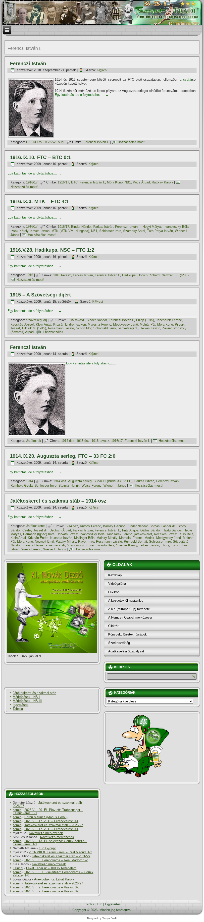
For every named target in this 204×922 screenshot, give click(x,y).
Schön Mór (83, 328)
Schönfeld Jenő (104, 328)
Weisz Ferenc (92, 485)
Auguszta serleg (80, 481)
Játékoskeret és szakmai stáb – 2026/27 (49, 804)
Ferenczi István (28, 63)
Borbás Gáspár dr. (163, 526)
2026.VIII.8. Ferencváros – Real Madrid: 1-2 (60, 852)
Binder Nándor (81, 227)
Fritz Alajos (130, 530)
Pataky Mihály (66, 541)
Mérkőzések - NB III (27, 701)
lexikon (81, 324)
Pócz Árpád (141, 182)
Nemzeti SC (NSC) (175, 275)
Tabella (18, 709)
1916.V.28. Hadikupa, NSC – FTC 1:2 (52, 250)
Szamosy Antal (134, 231)
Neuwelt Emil (44, 541)
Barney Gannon (114, 526)
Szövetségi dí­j (36, 320)
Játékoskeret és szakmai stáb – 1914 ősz (58, 501)
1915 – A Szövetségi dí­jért (40, 294)
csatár (187, 79)
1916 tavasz (62, 275)
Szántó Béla (105, 545)
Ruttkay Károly (162, 182)
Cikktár (113, 626)
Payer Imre (86, 541)
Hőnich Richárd (148, 275)
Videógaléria (117, 583)
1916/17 (32, 182)
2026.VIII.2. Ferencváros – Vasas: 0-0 (51, 887)
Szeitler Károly (126, 545)
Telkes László (150, 328)
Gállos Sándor (150, 530)
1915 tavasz (76, 320)
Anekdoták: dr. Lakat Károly (54, 879)
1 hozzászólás (52, 332)
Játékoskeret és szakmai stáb (34, 693)
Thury (165, 545)
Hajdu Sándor (172, 530)
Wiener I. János (114, 485)
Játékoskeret (35, 526)
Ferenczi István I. (96, 142)
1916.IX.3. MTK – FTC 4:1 (39, 201)
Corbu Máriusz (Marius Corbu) (45, 817)
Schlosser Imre (110, 231)
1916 (29, 275)
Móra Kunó (115, 182)
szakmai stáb (55, 545)
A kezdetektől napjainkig (125, 600)
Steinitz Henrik (69, 485)
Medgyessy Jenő (125, 324)
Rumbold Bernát (135, 541)
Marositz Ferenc (99, 324)
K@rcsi (102, 70)
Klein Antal (43, 324)
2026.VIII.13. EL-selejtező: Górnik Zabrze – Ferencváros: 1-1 (50, 842)
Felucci (18, 868)
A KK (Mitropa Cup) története (129, 609)
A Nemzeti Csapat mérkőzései (130, 617)
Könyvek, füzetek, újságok (127, 634)
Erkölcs (89, 904)
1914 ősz (67, 441)
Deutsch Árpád (60, 530)
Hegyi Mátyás (152, 227)
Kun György (47, 848)
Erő (99, 904)
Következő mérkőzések (46, 833)
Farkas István (103, 227)
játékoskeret (143, 534)
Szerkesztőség (119, 643)
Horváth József (67, 534)
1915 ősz (83, 441)
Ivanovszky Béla (176, 227)
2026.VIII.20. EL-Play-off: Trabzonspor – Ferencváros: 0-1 (48, 811)
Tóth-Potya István (160, 231)
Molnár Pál (147, 324)
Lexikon (113, 592)
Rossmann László (61, 328)
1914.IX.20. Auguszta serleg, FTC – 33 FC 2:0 (62, 456)
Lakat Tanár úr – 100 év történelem (51, 868)
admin (17, 810)
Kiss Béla (186, 534)
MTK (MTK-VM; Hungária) (70, 231)
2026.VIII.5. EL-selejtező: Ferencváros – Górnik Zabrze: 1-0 (53, 873)
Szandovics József (81, 545)
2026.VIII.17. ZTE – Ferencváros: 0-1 (51, 821)
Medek (149, 538)
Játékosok (33, 441)
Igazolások (20, 705)
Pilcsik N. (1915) (34, 328)
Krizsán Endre (63, 324)
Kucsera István (61, 538)
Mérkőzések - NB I (26, 697)
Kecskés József (22, 324)
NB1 (128, 182)
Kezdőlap (115, 575)
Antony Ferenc (90, 526)
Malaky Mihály (107, 538)
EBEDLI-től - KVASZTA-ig (44, 142)
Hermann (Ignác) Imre (38, 534)
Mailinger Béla (84, 538)
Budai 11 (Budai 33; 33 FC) (113, 481)
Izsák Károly (19, 231)
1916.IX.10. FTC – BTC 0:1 (40, 157)
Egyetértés (113, 904)
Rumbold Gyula (21, 485)
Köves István (40, 231)
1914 (29, 481)
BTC (74, 182)
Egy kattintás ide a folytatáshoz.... (82, 95)
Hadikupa (129, 275)
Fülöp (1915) (145, 320)
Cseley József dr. (35, 530)
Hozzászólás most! (132, 142)
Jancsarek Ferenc (169, 320)
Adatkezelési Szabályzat (126, 651)
